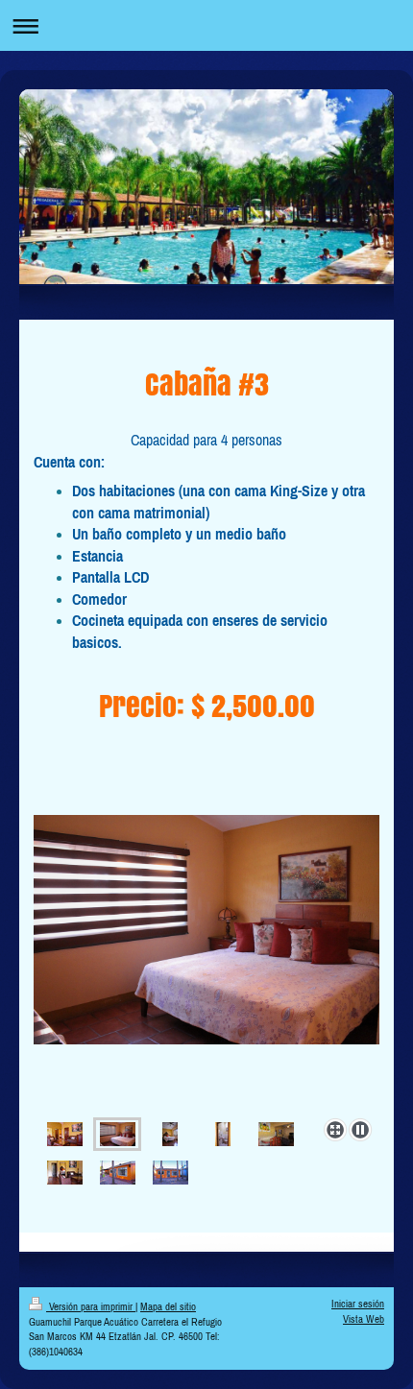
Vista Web (363, 1319)
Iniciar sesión (357, 1303)
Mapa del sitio (168, 1306)
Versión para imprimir (90, 1306)
